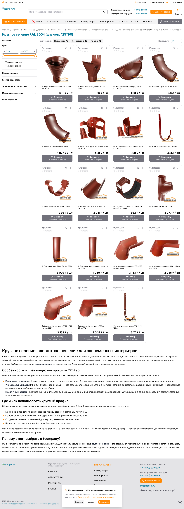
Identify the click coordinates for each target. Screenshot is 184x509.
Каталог (53, 471)
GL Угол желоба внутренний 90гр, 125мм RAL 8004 (91, 327)
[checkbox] (3, 62)
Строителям (53, 21)
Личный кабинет (171, 21)
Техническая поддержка (49, 504)
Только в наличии (13, 62)
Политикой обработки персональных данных (95, 497)
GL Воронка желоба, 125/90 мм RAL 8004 (92, 88)
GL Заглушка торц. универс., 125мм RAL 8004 (127, 88)
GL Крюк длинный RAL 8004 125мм (163, 146)
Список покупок (157, 2)
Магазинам (70, 21)
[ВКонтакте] (180, 502)
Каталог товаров (16, 21)
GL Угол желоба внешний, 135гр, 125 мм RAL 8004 (127, 267)
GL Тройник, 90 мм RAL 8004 (160, 206)
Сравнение (142, 2)
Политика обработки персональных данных (19, 504)
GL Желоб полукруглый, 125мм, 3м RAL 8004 (91, 207)
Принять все (104, 502)
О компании (100, 480)
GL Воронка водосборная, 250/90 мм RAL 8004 (56, 88)
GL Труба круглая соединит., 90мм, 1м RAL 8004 (93, 267)
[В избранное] (66, 48)
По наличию (59, 41)
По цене (94, 41)
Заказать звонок (162, 12)
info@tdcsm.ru (147, 485)
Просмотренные (175, 2)
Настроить (91, 502)
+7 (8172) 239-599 (140, 14)
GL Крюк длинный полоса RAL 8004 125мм (127, 327)
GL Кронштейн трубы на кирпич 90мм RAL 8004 (128, 147)
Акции (39, 21)
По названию (78, 41)
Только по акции (13, 66)
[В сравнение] (70, 48)
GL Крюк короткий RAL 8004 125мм (56, 206)
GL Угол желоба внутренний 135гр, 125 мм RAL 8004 (57, 327)
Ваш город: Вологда (13, 2)
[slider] (3, 56)
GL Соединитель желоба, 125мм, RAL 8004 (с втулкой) (128, 207)
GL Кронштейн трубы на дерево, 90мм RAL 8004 (93, 147)
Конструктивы (107, 21)
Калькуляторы (88, 21)
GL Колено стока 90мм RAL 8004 (55, 146)
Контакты (147, 21)
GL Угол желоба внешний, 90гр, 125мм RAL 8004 (164, 267)
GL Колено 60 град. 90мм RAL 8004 (163, 87)
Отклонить (79, 502)
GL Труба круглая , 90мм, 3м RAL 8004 (57, 266)
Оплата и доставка (128, 21)
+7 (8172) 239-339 (140, 10)
